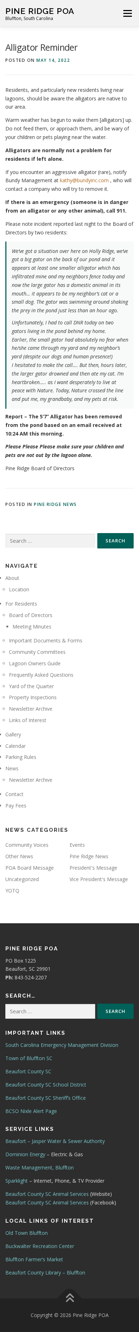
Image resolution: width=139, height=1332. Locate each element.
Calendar (15, 745)
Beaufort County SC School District (45, 1084)
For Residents (21, 603)
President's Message (93, 867)
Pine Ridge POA (39, 11)
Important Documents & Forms (45, 640)
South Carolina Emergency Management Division (61, 1045)
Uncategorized (22, 879)
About (12, 578)
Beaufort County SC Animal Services (47, 1194)
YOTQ (12, 890)
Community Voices (26, 844)
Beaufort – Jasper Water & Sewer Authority (55, 1141)
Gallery (13, 734)
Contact (14, 794)
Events (77, 844)
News (12, 768)
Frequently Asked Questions (41, 674)
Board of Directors (30, 615)
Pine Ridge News (55, 504)
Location (19, 589)
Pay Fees (15, 805)
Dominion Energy (25, 1154)
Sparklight (16, 1180)
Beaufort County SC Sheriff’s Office (45, 1097)
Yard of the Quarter (31, 686)
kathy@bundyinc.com (84, 180)
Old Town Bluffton (26, 1232)
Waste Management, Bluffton (39, 1167)
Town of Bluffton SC (28, 1058)
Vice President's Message (99, 879)
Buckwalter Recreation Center (39, 1246)
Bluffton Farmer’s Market (34, 1259)
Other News (19, 856)
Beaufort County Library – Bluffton (45, 1272)
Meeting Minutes (31, 626)
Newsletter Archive (30, 708)
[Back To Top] (69, 1298)
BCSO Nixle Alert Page (31, 1111)
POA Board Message (29, 867)
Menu (127, 13)
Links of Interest (27, 720)
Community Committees (37, 651)
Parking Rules (20, 757)
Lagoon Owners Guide (35, 663)
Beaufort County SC (28, 1071)
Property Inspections (33, 697)
